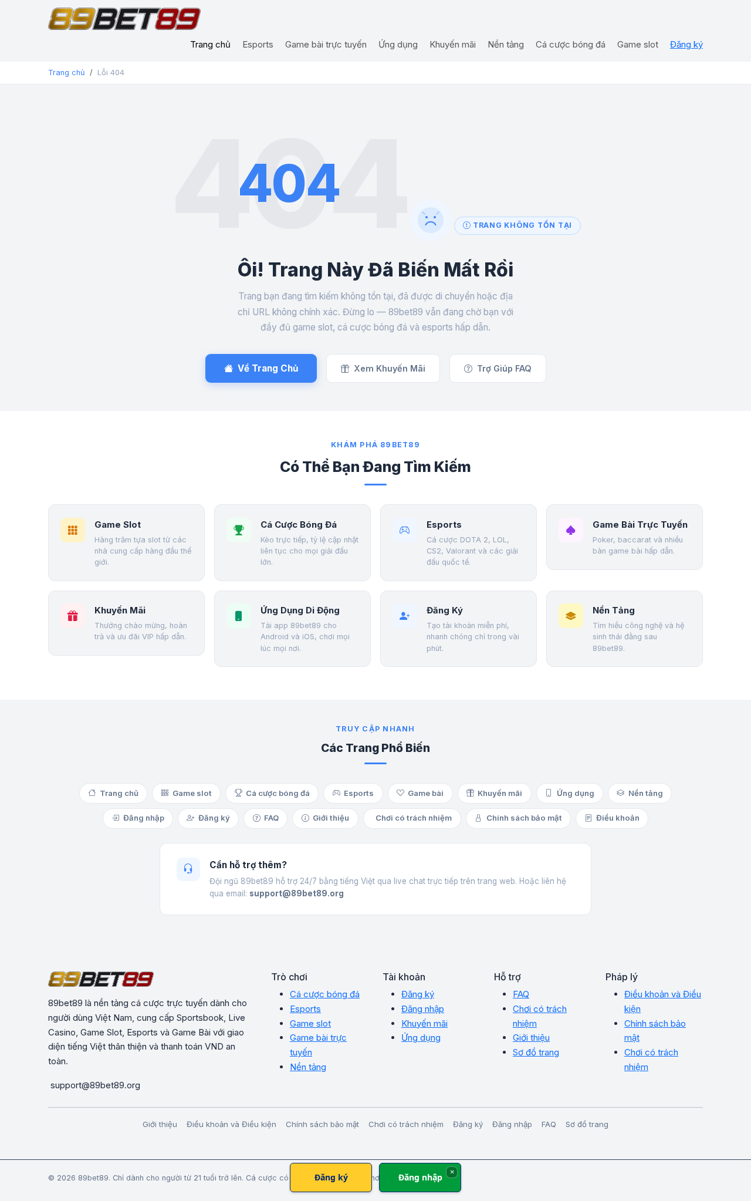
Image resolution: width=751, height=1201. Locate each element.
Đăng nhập (143, 817)
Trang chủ (210, 44)
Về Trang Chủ (268, 368)
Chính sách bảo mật (524, 817)
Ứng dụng (398, 44)
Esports (257, 44)
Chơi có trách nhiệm (414, 817)
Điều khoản (618, 817)
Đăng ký (686, 44)
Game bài (426, 793)
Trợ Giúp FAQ (504, 368)
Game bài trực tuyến (326, 44)
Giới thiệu (331, 817)
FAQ (271, 817)
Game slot (637, 44)
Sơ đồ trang (536, 1052)
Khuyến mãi (452, 44)
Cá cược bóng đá (570, 44)
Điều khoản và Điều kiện (231, 1124)
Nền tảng (506, 44)
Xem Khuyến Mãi (389, 368)
